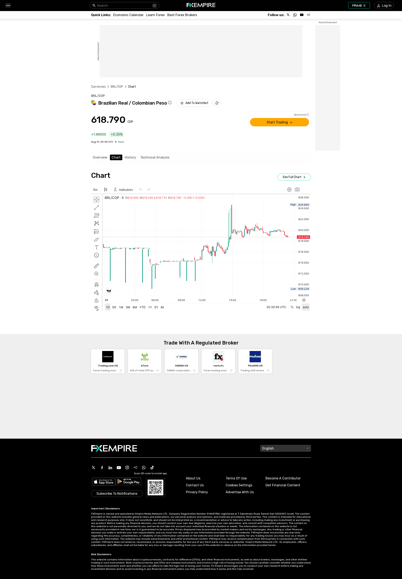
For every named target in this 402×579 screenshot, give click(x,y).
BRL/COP (117, 86)
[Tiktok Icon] (152, 467)
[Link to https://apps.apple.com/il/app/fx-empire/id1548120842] (103, 482)
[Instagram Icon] (127, 467)
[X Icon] (93, 467)
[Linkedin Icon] (110, 467)
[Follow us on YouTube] (301, 14)
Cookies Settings (239, 485)
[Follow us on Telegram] (308, 14)
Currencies (98, 86)
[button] (7, 5)
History (130, 157)
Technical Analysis (154, 157)
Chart (116, 157)
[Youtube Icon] (118, 467)
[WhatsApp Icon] (143, 467)
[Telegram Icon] (135, 467)
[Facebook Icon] (101, 467)
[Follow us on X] (288, 14)
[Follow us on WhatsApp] (295, 14)
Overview (100, 157)
